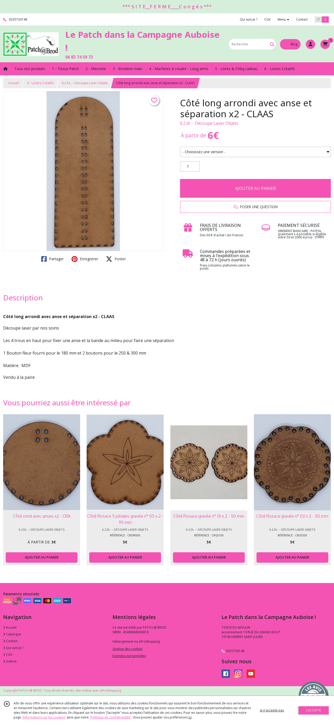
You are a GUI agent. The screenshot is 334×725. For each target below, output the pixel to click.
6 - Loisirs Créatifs (40, 83)
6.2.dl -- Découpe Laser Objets (209, 123)
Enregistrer (88, 258)
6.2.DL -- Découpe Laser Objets (85, 83)
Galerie (11, 661)
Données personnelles (129, 656)
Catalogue (13, 634)
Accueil (13, 83)
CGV (8, 654)
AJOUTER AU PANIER (255, 188)
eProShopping (110, 690)
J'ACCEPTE (313, 710)
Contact (302, 19)
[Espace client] (310, 44)
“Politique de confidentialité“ (110, 717)
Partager (56, 258)
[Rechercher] (272, 44)
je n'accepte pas (272, 710)
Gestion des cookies (127, 649)
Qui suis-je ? (14, 648)
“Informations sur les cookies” (44, 717)
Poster (120, 258)
